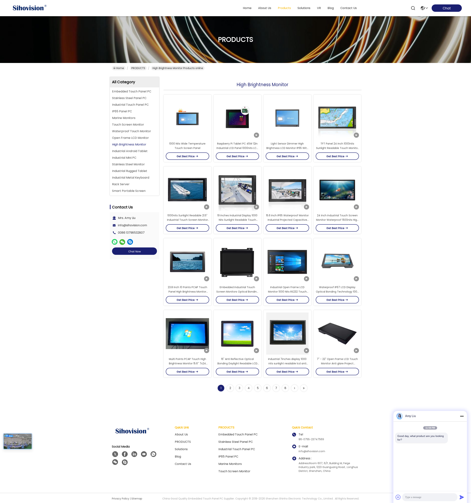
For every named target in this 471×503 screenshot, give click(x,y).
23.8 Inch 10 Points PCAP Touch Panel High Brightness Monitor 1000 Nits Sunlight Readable (187, 291)
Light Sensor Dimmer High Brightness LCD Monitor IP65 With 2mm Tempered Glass (287, 148)
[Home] (132, 436)
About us (181, 434)
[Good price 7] (337, 333)
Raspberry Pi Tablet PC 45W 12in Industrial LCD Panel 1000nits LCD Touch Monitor (237, 148)
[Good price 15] (237, 333)
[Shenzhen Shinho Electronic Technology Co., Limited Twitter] (115, 454)
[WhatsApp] (114, 241)
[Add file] (398, 497)
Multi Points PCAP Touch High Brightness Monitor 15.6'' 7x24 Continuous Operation (187, 363)
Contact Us (183, 464)
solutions (304, 8)
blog (330, 8)
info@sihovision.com (132, 225)
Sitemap (136, 498)
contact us (348, 8)
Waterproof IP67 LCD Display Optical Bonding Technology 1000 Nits (337, 291)
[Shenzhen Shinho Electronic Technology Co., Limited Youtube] (144, 454)
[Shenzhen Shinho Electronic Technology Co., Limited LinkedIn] (134, 454)
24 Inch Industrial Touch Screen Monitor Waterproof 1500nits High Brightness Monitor (337, 220)
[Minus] (462, 416)
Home (247, 8)
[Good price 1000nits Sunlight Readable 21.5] (187, 190)
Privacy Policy (120, 498)
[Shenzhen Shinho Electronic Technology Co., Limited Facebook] (124, 454)
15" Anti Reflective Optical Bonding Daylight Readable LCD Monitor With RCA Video (237, 363)
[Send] (462, 497)
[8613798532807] (153, 454)
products (284, 8)
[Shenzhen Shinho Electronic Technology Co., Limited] (29, 8)
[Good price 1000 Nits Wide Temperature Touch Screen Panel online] (187, 118)
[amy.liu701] (130, 241)
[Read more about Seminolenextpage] (294, 388)
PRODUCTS (138, 68)
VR (319, 8)
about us (264, 8)
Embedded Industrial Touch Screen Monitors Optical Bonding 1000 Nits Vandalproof (237, 291)
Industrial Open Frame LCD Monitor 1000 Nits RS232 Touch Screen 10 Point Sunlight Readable (287, 291)
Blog (178, 456)
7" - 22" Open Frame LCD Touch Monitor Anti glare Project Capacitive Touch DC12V (337, 363)
